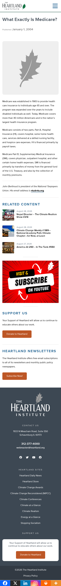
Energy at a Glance (30, 517)
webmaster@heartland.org (30, 448)
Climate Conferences (30, 499)
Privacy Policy (30, 576)
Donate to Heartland (17, 334)
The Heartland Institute (14, 6)
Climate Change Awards (30, 487)
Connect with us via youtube (34, 457)
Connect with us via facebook (21, 457)
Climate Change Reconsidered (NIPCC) (30, 493)
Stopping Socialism (30, 523)
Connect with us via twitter (27, 457)
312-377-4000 (30, 443)
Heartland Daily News (30, 476)
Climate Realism (30, 511)
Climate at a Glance (30, 505)
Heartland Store (31, 481)
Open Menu (55, 6)
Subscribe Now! (15, 376)
